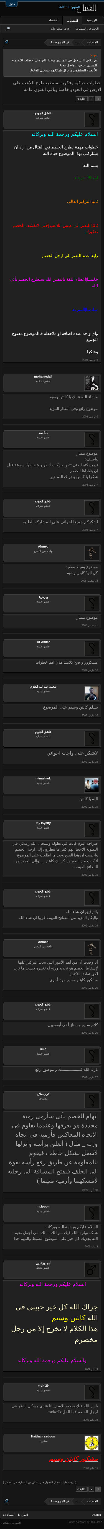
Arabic (96, 1514)
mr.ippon (43, 1206)
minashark (43, 778)
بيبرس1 (43, 597)
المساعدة (9, 1514)
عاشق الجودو (43, 113)
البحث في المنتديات (87, 28)
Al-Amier (43, 642)
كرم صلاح (43, 1094)
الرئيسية (92, 20)
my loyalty (43, 823)
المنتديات (72, 20)
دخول (12, 4)
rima (43, 1049)
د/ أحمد (43, 433)
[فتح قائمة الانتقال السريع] (6, 42)
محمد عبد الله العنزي (43, 686)
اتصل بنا (23, 1514)
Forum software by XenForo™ (85, 1522)
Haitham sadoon (43, 1436)
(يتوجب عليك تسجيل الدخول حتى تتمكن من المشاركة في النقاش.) (39, 1482)
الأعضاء (53, 20)
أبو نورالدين (43, 1263)
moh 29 (43, 1385)
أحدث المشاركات (60, 28)
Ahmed (43, 546)
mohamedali (43, 376)
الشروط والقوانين (11, 1522)
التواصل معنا (68, 65)
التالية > (81, 98)
